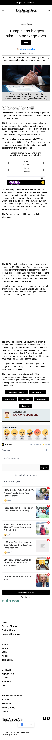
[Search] (49, 11)
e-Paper (19, 3)
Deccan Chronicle (10, 626)
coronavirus (41, 399)
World (26, 42)
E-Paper (6, 700)
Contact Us (7, 711)
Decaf (4, 678)
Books (5, 644)
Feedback (6, 703)
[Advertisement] (26, 240)
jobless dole (9, 399)
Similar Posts (10, 600)
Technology (7, 660)
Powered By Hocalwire (10, 735)
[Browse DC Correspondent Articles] (7, 414)
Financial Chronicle (11, 634)
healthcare (25, 399)
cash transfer (37, 392)
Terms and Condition (12, 696)
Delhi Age (6, 670)
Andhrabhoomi (9, 630)
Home (5, 622)
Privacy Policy (9, 707)
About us (6, 682)
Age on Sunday (28, 3)
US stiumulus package (17, 392)
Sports (5, 648)
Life (3, 686)
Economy (25, 406)
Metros (5, 656)
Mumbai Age (8, 674)
